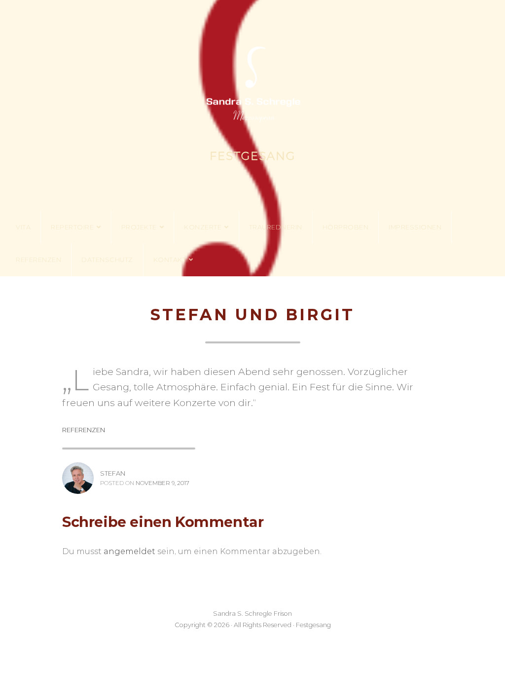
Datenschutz (107, 259)
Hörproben (346, 227)
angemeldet (129, 551)
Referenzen (38, 259)
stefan (112, 473)
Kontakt (169, 259)
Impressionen (415, 227)
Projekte (139, 227)
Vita (23, 227)
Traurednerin (275, 227)
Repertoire (72, 227)
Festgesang (252, 156)
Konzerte (202, 227)
